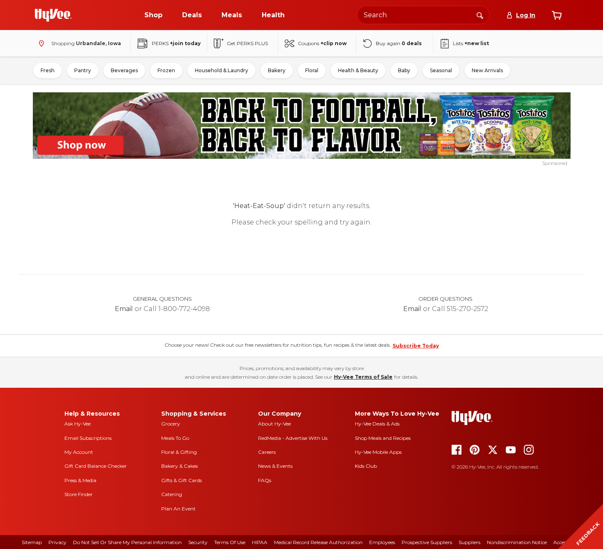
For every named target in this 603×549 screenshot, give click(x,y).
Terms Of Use (229, 542)
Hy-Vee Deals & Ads (377, 424)
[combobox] (423, 15)
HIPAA (259, 542)
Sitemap (32, 542)
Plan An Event (178, 509)
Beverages (124, 70)
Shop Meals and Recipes (383, 438)
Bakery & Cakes (179, 466)
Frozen (166, 70)
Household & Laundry (221, 70)
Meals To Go (175, 438)
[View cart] (556, 15)
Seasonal (441, 70)
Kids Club (366, 466)
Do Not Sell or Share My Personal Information (127, 542)
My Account (78, 452)
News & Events (275, 466)
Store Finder (78, 494)
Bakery (277, 70)
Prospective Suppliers (427, 542)
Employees (382, 542)
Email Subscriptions (88, 438)
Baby (404, 70)
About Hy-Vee (274, 424)
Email (124, 309)
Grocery (170, 424)
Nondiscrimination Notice (517, 542)
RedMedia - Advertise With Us (292, 438)
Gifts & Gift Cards (181, 480)
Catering (171, 494)
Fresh (48, 70)
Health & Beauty (358, 70)
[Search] (480, 15)
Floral (311, 70)
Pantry (82, 70)
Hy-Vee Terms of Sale (363, 377)
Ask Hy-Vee (77, 424)
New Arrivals (487, 70)
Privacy (57, 542)
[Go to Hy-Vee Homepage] (53, 15)
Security (198, 542)
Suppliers (469, 542)
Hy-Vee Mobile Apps (378, 452)
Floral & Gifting (179, 452)
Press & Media (80, 480)
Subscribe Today (416, 346)
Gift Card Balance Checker (95, 466)
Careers (267, 452)
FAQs (264, 480)
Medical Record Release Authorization (318, 542)
